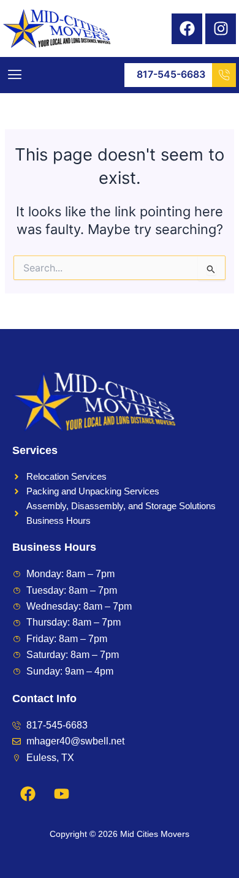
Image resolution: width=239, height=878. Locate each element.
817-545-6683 (171, 74)
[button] (14, 75)
